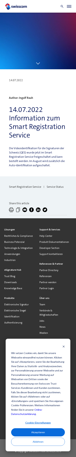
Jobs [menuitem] (41, 320)
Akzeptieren (38, 432)
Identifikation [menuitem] (11, 316)
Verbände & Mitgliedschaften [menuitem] (48, 312)
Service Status (55, 187)
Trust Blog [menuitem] (9, 276)
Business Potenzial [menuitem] (14, 242)
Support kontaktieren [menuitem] (51, 254)
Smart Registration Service (25, 187)
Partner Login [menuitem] (46, 288)
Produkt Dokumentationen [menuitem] (54, 242)
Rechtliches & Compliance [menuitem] (18, 235)
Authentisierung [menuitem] (13, 322)
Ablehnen (38, 441)
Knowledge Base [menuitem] (13, 288)
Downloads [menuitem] (10, 282)
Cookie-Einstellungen (38, 422)
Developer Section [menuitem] (49, 248)
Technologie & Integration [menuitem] (18, 248)
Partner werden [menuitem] (47, 282)
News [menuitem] (42, 326)
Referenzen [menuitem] (45, 276)
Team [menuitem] (42, 304)
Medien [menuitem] (43, 332)
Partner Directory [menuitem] (48, 270)
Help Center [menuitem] (45, 235)
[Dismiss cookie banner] (63, 346)
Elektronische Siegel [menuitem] (15, 310)
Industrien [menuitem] (10, 260)
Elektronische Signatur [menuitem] (16, 304)
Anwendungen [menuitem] (12, 254)
